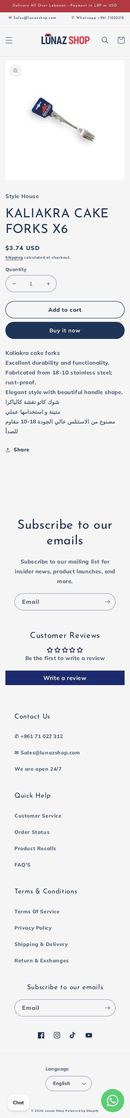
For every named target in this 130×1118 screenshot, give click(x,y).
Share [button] (22, 449)
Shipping (14, 257)
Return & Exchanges (41, 960)
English (61, 1083)
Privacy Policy (33, 928)
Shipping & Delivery (41, 944)
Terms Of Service (37, 911)
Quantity (15, 269)
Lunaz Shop (54, 1111)
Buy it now (65, 330)
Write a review (64, 677)
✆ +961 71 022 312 (38, 736)
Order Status (31, 832)
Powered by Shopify (82, 1111)
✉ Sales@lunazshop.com (47, 752)
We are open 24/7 (38, 769)
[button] (9, 40)
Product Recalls (35, 848)
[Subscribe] (107, 601)
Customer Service (38, 815)
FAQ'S (22, 864)
